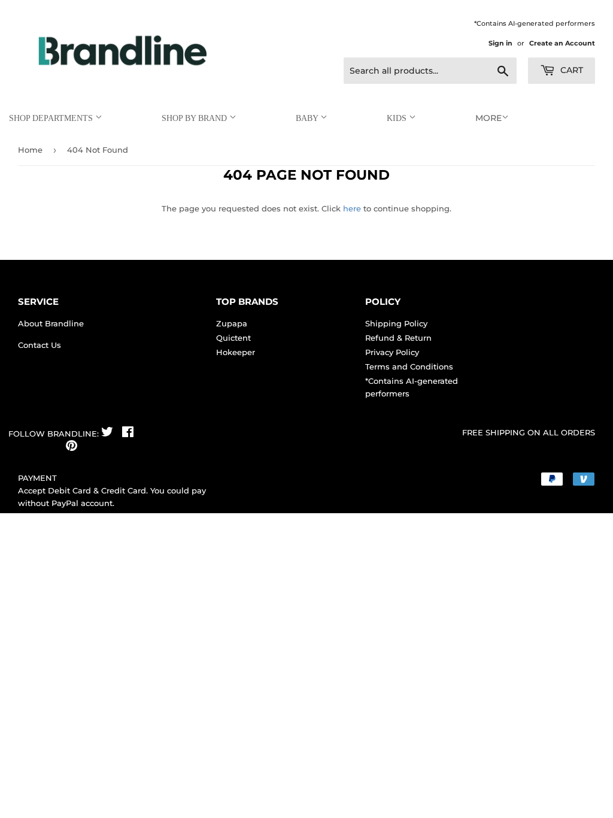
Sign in (500, 43)
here (352, 208)
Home (30, 149)
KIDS (398, 118)
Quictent (233, 338)
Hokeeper (235, 352)
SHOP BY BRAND (195, 118)
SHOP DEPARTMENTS (52, 118)
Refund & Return (398, 338)
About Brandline (51, 323)
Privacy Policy (392, 352)
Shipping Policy (396, 323)
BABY (308, 118)
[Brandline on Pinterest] (71, 447)
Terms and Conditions (409, 366)
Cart (570, 70)
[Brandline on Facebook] (128, 433)
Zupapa (231, 323)
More (488, 118)
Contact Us (39, 345)
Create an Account (562, 43)
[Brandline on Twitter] (107, 433)
